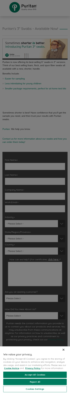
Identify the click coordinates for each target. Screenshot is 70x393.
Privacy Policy (32, 368)
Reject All (35, 382)
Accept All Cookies (35, 374)
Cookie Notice (11, 368)
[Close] (63, 350)
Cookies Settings (35, 389)
